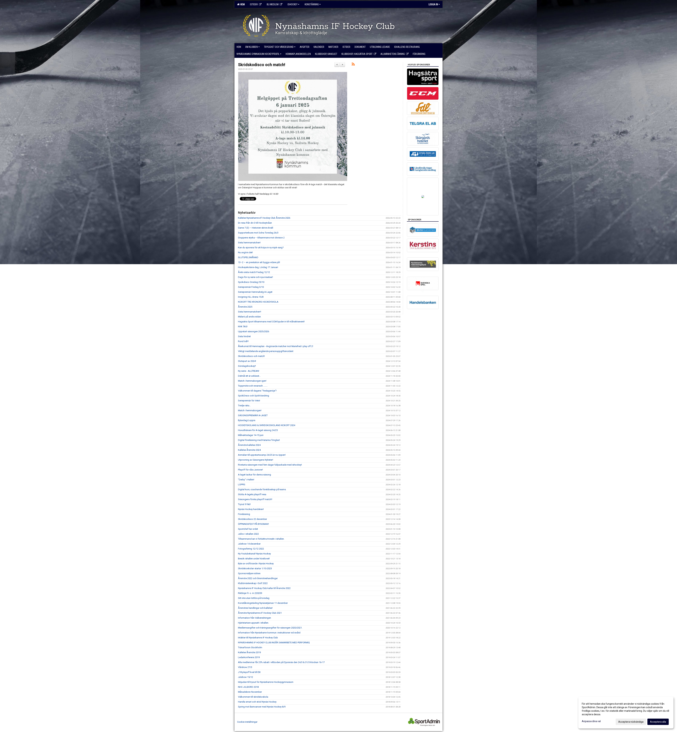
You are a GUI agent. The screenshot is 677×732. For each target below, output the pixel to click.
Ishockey (292, 4)
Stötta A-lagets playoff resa (252, 494)
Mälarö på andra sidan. (249, 316)
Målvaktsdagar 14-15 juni (250, 435)
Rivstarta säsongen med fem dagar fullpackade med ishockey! (270, 464)
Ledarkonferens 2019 (249, 657)
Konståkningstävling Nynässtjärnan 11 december (263, 603)
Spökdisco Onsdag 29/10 (251, 282)
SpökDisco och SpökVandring (253, 395)
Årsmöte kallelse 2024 (249, 445)
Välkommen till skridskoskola (253, 696)
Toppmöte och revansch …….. (252, 385)
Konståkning (312, 4)
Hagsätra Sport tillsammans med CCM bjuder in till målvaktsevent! (271, 321)
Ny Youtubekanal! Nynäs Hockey (254, 553)
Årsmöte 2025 (245, 306)
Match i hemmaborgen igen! (252, 380)
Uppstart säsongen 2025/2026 (253, 331)
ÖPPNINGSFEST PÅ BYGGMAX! (253, 524)
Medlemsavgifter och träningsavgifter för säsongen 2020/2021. (270, 627)
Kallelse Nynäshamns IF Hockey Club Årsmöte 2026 (264, 218)
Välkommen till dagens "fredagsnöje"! (257, 390)
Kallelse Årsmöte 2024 (249, 450)
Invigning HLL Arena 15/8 (250, 297)
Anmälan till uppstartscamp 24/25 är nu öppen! (262, 455)
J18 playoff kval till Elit (249, 672)
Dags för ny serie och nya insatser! (255, 277)
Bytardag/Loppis (246, 420)
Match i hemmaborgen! (249, 410)
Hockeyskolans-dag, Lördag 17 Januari (258, 267)
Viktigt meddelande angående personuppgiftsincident (265, 351)
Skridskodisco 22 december (252, 519)
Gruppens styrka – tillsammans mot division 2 (261, 237)
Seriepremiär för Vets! (249, 400)
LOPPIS (241, 484)
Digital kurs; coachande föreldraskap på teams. (262, 489)
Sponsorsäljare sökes (249, 573)
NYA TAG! (243, 326)
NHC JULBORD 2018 (248, 687)
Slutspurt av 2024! (247, 361)
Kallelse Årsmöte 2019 (249, 652)
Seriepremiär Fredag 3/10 (251, 287)
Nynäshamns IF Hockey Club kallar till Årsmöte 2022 (264, 588)
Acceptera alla (658, 721)
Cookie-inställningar (247, 722)
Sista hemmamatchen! (249, 242)
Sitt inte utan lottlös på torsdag (253, 598)
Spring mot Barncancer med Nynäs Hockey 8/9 (261, 706)
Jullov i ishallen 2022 (248, 534)
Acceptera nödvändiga (631, 721)
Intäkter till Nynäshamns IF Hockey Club (258, 637)
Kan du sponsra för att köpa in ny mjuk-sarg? (261, 247)
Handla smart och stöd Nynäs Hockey (257, 701)
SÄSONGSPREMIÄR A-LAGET (253, 415)
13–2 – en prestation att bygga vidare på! (259, 262)
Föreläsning (244, 514)
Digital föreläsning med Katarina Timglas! (259, 440)
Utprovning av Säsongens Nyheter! (255, 459)
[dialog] (625, 712)
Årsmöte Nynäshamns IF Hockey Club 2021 (260, 613)
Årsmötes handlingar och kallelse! (255, 608)
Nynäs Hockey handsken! (251, 509)
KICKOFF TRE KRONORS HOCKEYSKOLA (258, 301)
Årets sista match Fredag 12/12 (254, 272)
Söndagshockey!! (247, 366)
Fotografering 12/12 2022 (251, 548)
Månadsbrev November (250, 692)
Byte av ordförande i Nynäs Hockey (256, 563)
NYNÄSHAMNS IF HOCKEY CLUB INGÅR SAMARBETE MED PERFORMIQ (274, 642)
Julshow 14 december (249, 543)
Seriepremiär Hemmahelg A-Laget (255, 292)
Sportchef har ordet (248, 529)
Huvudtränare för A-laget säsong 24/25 (258, 430)
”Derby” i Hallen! (246, 479)
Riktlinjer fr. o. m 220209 (250, 593)
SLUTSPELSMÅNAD (248, 257)
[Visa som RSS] (353, 64)
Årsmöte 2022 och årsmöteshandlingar (258, 578)
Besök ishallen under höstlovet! (254, 558)
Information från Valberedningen (254, 617)
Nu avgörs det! (245, 252)
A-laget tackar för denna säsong (254, 474)
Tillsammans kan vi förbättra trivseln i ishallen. (261, 538)
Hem (242, 4)
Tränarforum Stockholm (250, 647)
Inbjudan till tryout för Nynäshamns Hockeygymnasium (265, 682)
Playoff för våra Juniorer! (250, 469)
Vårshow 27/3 (245, 667)
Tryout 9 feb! (244, 504)
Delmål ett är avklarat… (249, 376)
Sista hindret (244, 336)
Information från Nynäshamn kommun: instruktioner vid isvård (269, 632)
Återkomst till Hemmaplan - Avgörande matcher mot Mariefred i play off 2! (275, 346)
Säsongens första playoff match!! (255, 499)
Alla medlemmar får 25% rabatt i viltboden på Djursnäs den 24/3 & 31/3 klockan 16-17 (281, 662)
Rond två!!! (243, 341)
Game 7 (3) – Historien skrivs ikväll (255, 227)
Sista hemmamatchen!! (249, 311)
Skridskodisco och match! (261, 64)
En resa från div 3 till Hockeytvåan (255, 222)
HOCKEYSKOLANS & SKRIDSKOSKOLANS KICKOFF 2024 (266, 425)
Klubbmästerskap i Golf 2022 (253, 583)
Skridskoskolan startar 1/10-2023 (255, 568)
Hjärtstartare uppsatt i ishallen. (253, 622)
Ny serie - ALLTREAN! (248, 371)
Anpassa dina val (591, 721)
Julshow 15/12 (245, 677)
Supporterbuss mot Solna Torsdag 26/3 (258, 232)
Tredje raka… (244, 405)
